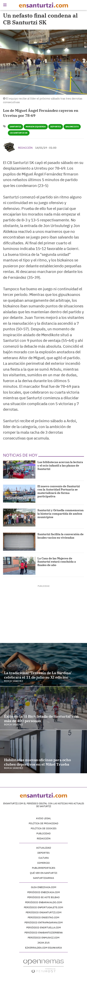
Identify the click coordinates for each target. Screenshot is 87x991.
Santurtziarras (43, 877)
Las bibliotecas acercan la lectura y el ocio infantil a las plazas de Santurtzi (60, 465)
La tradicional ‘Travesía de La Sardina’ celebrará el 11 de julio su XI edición (38, 675)
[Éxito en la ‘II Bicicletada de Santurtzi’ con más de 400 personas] (43, 708)
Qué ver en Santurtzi (43, 872)
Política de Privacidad (43, 823)
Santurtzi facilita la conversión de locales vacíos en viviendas (60, 535)
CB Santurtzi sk (19, 133)
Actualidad (43, 847)
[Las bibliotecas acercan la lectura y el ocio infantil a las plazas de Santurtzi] (19, 469)
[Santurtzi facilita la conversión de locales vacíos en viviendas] (19, 541)
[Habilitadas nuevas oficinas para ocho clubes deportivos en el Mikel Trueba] (43, 751)
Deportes (55, 126)
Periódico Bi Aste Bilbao (43, 897)
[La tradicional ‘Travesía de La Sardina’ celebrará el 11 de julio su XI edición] (43, 664)
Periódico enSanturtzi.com (44, 912)
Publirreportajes (43, 867)
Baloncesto (72, 126)
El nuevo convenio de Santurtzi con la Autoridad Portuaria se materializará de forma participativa (58, 491)
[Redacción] (9, 147)
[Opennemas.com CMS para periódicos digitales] (43, 965)
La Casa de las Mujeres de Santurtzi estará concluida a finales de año (56, 562)
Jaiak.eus (43, 942)
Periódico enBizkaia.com (43, 892)
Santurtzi (15, 126)
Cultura (43, 857)
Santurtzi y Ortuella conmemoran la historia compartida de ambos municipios (60, 513)
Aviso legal (43, 818)
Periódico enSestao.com (43, 917)
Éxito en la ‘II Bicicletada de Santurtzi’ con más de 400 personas (41, 718)
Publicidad (43, 833)
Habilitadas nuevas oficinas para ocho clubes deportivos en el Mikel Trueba (37, 762)
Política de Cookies (43, 828)
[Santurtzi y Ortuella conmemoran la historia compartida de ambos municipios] (19, 518)
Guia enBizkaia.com (43, 887)
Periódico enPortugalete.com (43, 907)
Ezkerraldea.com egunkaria (43, 947)
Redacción (25, 147)
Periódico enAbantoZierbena (43, 932)
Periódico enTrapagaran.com (43, 922)
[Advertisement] (43, 613)
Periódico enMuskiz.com (43, 937)
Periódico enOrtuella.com (43, 927)
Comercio (43, 862)
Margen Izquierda (36, 126)
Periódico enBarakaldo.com (43, 902)
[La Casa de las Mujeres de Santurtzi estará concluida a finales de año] (19, 566)
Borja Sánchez (13, 680)
